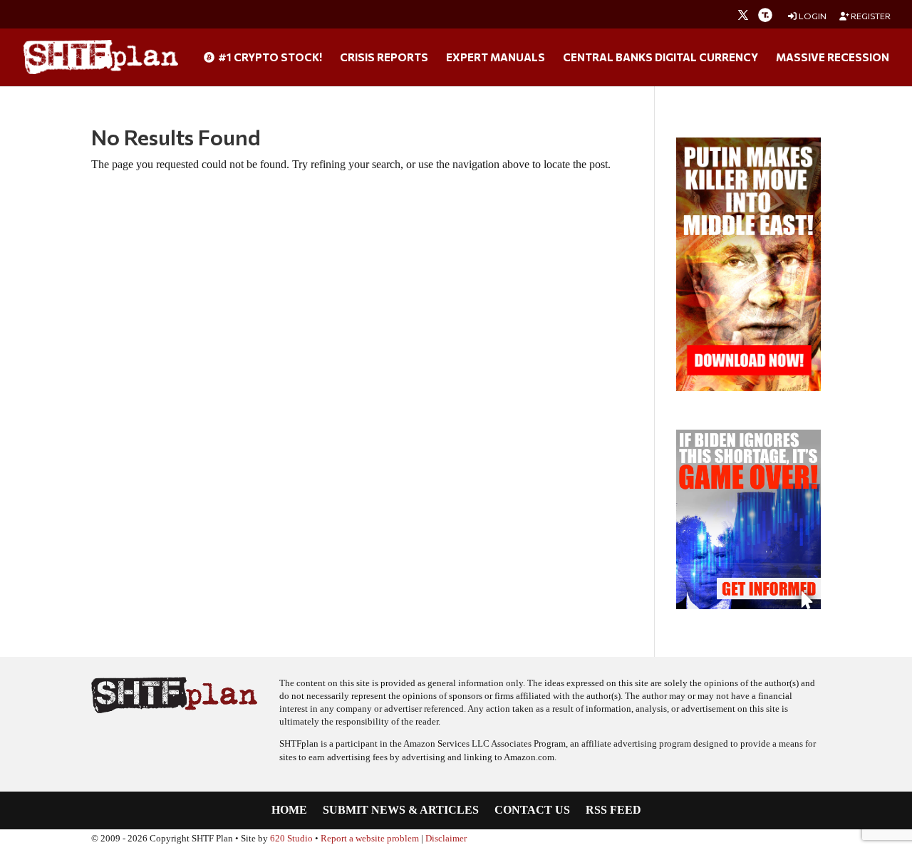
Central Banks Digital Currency (660, 57)
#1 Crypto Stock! (269, 57)
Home (289, 810)
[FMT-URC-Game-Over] (748, 605)
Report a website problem (370, 839)
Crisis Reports (384, 57)
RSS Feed (613, 810)
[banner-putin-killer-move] (748, 387)
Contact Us (532, 810)
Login (811, 16)
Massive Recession (832, 57)
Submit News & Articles (401, 810)
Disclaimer (446, 839)
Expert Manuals (495, 57)
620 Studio (291, 839)
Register (870, 16)
